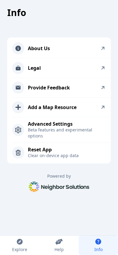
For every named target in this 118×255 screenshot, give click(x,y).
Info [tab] (98, 249)
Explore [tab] (19, 249)
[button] (61, 48)
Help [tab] (59, 249)
